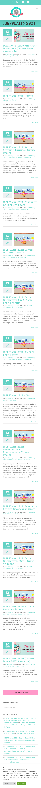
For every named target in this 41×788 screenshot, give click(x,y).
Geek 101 (29, 306)
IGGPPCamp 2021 (8, 56)
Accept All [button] (21, 783)
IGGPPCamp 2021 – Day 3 (26, 734)
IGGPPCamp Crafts (13, 209)
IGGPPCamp (9, 99)
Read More (34, 71)
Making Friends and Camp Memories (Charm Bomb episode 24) (20, 48)
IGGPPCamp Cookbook (14, 157)
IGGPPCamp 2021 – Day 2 (18, 96)
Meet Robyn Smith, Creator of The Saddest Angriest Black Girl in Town (20, 725)
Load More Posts (20, 692)
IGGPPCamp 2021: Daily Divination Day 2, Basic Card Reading (17, 300)
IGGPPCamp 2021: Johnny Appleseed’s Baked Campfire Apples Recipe (18, 751)
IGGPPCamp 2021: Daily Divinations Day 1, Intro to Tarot (18, 561)
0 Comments (20, 56)
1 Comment (23, 257)
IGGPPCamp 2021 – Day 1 (18, 395)
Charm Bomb (9, 54)
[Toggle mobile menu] (37, 8)
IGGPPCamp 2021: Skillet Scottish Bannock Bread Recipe (19, 150)
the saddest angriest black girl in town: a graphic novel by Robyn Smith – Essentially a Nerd (20, 720)
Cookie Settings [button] (9, 783)
